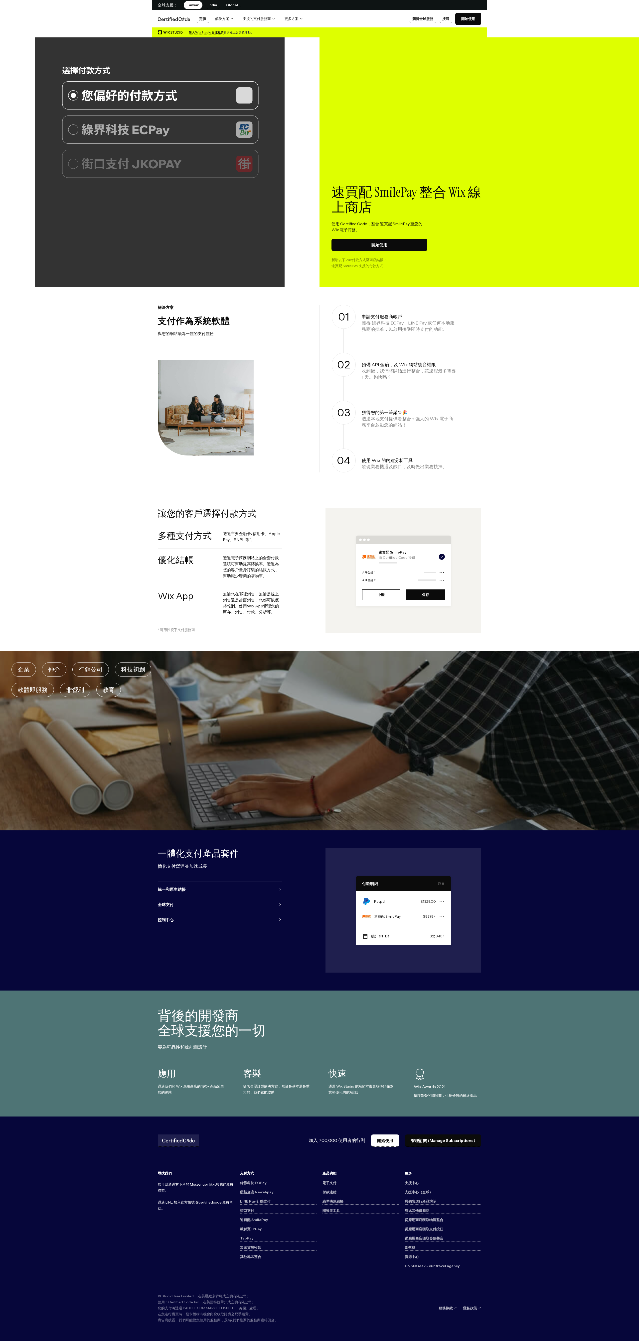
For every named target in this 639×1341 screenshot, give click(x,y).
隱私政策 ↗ (472, 1308)
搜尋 (445, 18)
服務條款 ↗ (448, 1308)
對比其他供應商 (417, 1210)
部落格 (410, 1247)
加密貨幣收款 (250, 1247)
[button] (224, 19)
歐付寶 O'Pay (251, 1229)
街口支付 (247, 1210)
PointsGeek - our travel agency (432, 1266)
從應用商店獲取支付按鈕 (424, 1229)
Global (232, 5)
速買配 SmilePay (254, 1220)
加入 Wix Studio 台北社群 (206, 32)
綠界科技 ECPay (253, 1183)
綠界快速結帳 (332, 1201)
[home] (174, 19)
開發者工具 (331, 1210)
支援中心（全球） (419, 1192)
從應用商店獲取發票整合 (424, 1238)
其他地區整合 (250, 1256)
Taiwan (193, 5)
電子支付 (329, 1183)
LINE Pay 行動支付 (255, 1201)
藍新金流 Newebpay (257, 1192)
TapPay (247, 1238)
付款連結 (329, 1192)
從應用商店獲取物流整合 (424, 1220)
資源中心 (412, 1256)
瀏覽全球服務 (422, 18)
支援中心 (412, 1183)
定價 (202, 18)
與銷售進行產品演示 (420, 1201)
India (212, 5)
